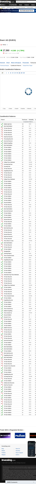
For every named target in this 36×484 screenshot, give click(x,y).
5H (17, 73)
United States (30, 7)
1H (15, 73)
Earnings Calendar (20, 7)
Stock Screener (10, 7)
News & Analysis (16, 62)
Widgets (4, 454)
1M (24, 73)
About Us (18, 448)
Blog (3, 448)
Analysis (26, 4)
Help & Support (19, 452)
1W (21, 73)
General (2, 62)
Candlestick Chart (2, 73)
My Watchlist (13, 4)
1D (19, 73)
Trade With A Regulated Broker (11, 430)
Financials (26, 62)
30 (12, 73)
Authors (17, 454)
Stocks (3, 7)
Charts (33, 4)
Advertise (18, 450)
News (20, 4)
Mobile (3, 450)
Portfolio (4, 452)
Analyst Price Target (27, 65)
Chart (8, 62)
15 (10, 73)
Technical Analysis (4, 65)
